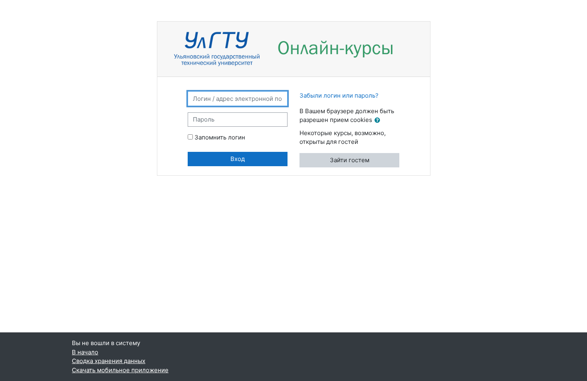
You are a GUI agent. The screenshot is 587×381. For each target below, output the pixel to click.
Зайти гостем (349, 160)
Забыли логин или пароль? (339, 95)
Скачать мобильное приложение (120, 370)
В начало (85, 352)
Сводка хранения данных (108, 361)
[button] (379, 121)
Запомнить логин (219, 137)
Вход (237, 159)
